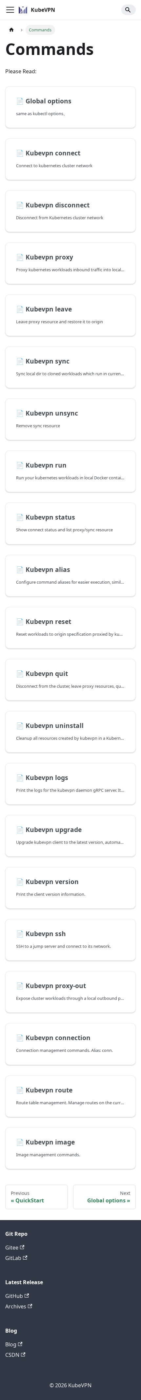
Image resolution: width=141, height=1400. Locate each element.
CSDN (12, 1354)
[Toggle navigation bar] (10, 10)
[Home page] (11, 30)
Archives (15, 1306)
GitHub (14, 1296)
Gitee (11, 1247)
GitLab (13, 1258)
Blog (10, 1344)
